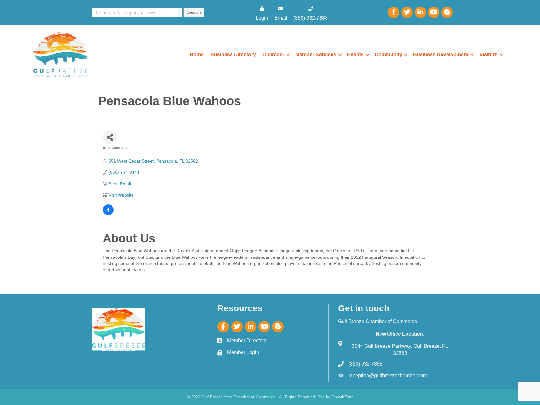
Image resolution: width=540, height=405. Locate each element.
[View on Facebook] (108, 213)
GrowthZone (342, 397)
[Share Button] (110, 137)
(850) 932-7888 (365, 364)
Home (197, 54)
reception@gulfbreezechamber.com (387, 375)
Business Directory (233, 54)
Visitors (488, 54)
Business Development (440, 54)
